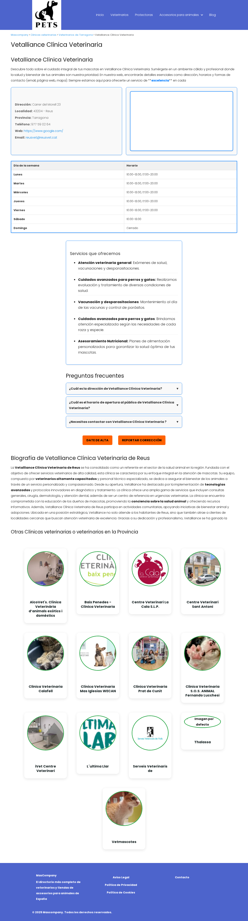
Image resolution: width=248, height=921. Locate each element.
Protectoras (144, 15)
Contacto (182, 877)
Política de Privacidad (121, 885)
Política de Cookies (121, 892)
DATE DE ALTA (97, 440)
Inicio (100, 15)
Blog (212, 15)
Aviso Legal (121, 877)
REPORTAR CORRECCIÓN (142, 440)
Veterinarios (119, 15)
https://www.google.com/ (43, 131)
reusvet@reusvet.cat (41, 137)
